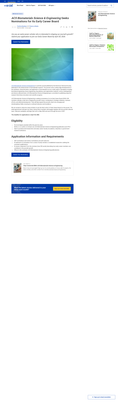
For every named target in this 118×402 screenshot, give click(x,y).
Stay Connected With (42, 165)
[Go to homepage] (8, 5)
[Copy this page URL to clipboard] (61, 27)
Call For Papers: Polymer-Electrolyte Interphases (97, 45)
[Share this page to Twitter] (63, 27)
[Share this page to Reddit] (72, 27)
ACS (5, 1)
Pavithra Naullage (22, 26)
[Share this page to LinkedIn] (66, 27)
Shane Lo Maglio (33, 26)
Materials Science (18, 13)
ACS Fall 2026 (42, 5)
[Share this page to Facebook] (69, 27)
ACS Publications (12, 1)
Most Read (20, 5)
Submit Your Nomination (20, 42)
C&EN (18, 1)
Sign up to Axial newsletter (62, 188)
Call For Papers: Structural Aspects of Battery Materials (96, 35)
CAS (22, 1)
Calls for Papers (30, 5)
